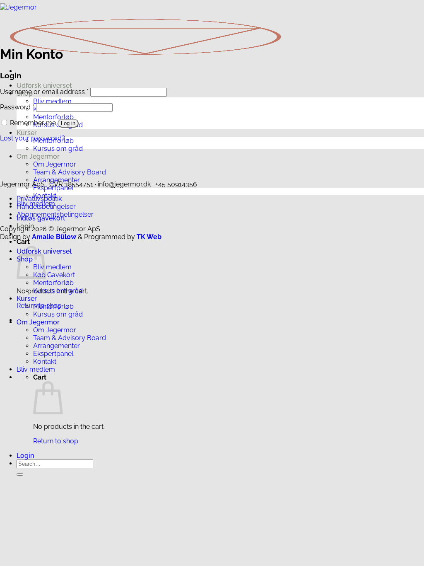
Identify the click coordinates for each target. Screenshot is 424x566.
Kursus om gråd (58, 148)
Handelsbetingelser (46, 206)
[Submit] (20, 474)
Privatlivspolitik (39, 199)
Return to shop (55, 441)
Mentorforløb (53, 117)
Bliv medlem (52, 101)
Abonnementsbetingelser (55, 214)
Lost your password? (32, 138)
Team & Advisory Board (69, 172)
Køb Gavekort (54, 275)
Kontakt (44, 361)
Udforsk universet (44, 85)
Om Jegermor (38, 156)
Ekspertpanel (53, 354)
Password (17, 107)
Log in (68, 123)
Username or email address (44, 92)
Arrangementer (56, 346)
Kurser (27, 133)
